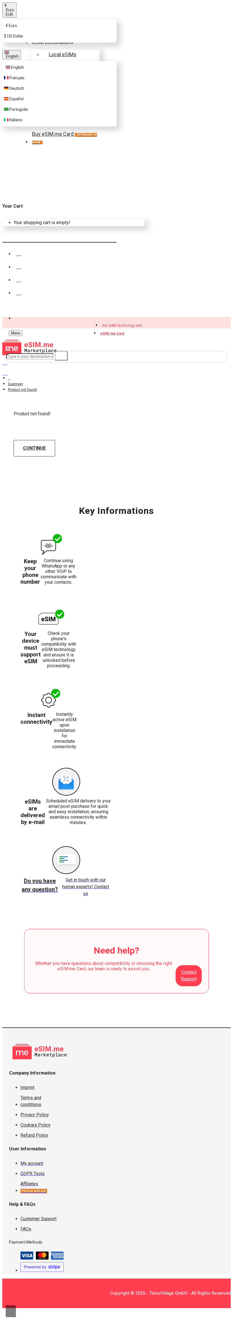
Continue (34, 448)
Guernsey (15, 384)
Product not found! (22, 390)
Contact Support (189, 975)
